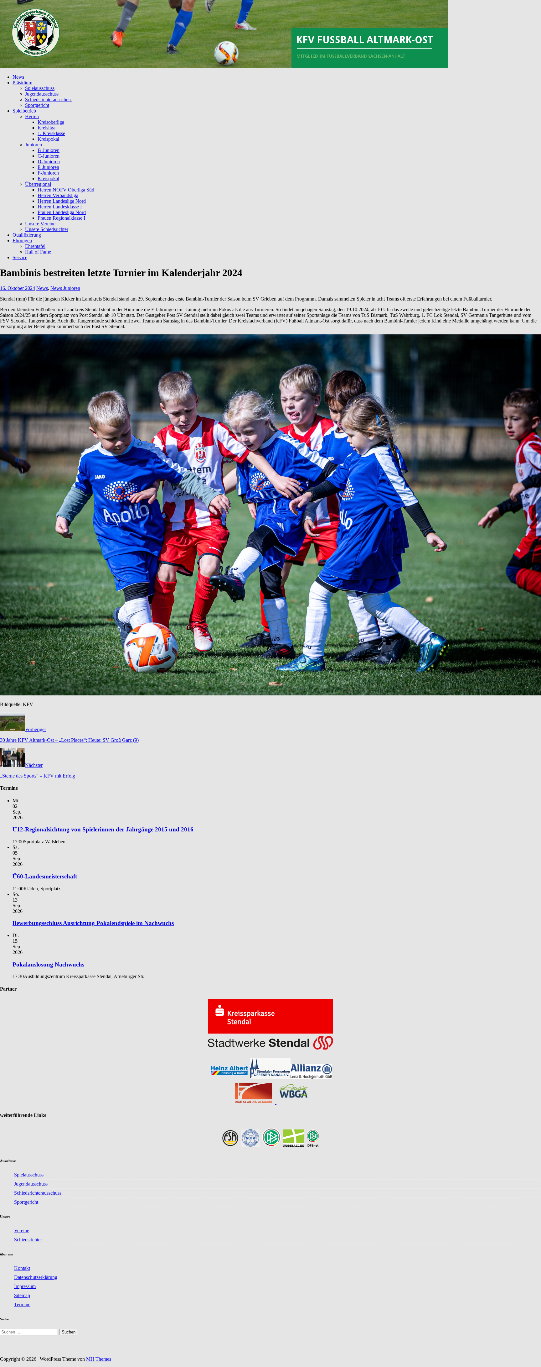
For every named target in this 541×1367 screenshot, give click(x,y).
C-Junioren (48, 156)
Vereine (21, 1230)
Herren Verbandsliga (58, 195)
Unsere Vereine (40, 223)
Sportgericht (37, 105)
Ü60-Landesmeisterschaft (45, 876)
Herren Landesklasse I (60, 206)
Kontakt (22, 1268)
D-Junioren (49, 161)
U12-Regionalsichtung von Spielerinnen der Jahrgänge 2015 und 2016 (103, 829)
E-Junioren (48, 167)
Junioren (33, 144)
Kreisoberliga (51, 122)
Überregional (38, 184)
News (18, 77)
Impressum (25, 1286)
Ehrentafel (35, 246)
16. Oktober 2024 (17, 288)
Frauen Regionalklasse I (61, 218)
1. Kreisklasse (51, 133)
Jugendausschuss (42, 94)
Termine (22, 1304)
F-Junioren (48, 172)
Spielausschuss (39, 88)
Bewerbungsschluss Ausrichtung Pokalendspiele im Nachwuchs (93, 923)
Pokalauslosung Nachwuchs (48, 964)
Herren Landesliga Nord (62, 201)
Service (20, 257)
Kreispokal (48, 139)
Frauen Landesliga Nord (62, 212)
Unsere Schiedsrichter (46, 229)
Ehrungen (22, 240)
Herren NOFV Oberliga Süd (66, 189)
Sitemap (22, 1295)
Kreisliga (46, 127)
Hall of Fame (38, 251)
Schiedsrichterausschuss (48, 99)
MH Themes (98, 1359)
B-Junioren (48, 150)
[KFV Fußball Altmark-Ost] (224, 66)
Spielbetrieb (24, 110)
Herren (32, 116)
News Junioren (65, 288)
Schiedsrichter (28, 1239)
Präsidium (22, 82)
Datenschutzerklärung (35, 1277)
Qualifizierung (27, 235)
